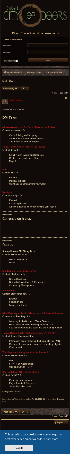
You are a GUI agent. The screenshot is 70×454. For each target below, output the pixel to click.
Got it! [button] (19, 448)
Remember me (9, 61)
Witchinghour (19, 399)
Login (6, 40)
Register (17, 40)
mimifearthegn (16, 100)
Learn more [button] (51, 439)
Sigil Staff (8, 80)
